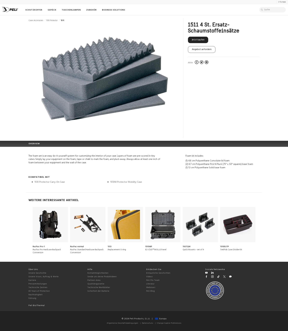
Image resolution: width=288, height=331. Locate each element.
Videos (149, 276)
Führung (32, 298)
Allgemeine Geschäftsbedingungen (122, 323)
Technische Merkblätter (98, 287)
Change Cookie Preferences (169, 323)
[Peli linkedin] (212, 273)
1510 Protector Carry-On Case (49, 182)
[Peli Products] (206, 277)
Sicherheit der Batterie (98, 291)
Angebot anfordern (202, 49)
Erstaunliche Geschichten (158, 273)
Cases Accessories (35, 20)
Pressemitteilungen (37, 283)
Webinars (150, 287)
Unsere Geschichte (37, 273)
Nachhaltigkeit (35, 294)
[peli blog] (230, 277)
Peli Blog (150, 291)
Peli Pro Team (153, 280)
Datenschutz (147, 323)
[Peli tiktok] (218, 277)
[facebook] (197, 63)
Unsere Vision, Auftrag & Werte (43, 276)
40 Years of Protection (39, 291)
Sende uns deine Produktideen (102, 276)
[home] (10, 9)
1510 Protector (52, 20)
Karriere (32, 280)
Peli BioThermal (36, 305)
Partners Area (93, 280)
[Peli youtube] (206, 273)
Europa (162, 318)
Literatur (150, 283)
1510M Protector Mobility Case (126, 182)
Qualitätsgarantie (95, 283)
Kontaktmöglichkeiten (97, 273)
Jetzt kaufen (198, 40)
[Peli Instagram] (212, 277)
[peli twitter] (224, 277)
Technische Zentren (37, 287)
